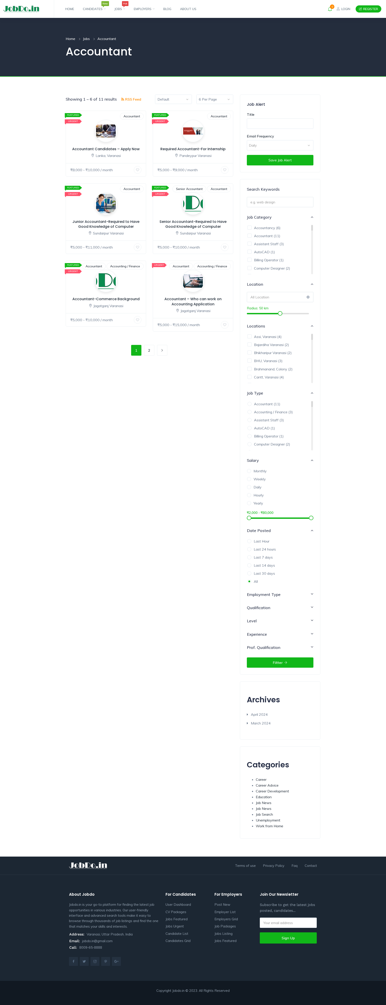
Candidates (94, 7)
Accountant (132, 116)
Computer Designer (269, 268)
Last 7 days (263, 557)
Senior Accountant (189, 189)
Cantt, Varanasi (266, 377)
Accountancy (264, 228)
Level (252, 620)
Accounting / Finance (125, 266)
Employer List (225, 912)
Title (250, 114)
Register (370, 9)
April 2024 (259, 714)
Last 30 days (264, 573)
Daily (258, 487)
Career (261, 779)
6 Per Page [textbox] (208, 99)
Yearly (258, 503)
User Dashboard (178, 904)
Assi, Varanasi (265, 336)
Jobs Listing (223, 933)
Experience (257, 634)
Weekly (260, 479)
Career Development (272, 791)
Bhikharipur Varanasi (270, 352)
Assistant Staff (266, 244)
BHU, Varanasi (265, 361)
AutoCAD (262, 252)
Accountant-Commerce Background (106, 299)
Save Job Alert (280, 160)
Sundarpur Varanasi (108, 233)
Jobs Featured (177, 919)
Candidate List (177, 933)
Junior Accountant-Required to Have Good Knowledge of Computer (105, 224)
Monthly (260, 471)
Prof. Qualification (263, 647)
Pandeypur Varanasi (195, 155)
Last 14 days (264, 565)
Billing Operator (266, 260)
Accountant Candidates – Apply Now (106, 149)
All (256, 581)
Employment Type (264, 594)
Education (264, 797)
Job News (263, 802)
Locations (256, 326)
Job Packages (225, 926)
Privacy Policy (273, 866)
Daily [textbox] (253, 145)
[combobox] (173, 99)
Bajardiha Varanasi (269, 344)
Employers (143, 9)
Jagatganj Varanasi (108, 306)
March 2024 (261, 723)
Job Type (255, 393)
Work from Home (269, 826)
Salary (253, 460)
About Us (188, 9)
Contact (311, 866)
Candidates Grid (178, 941)
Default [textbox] (163, 99)
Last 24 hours (265, 549)
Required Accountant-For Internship (193, 149)
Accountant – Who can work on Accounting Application (193, 301)
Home (69, 9)
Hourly (259, 495)
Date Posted (259, 530)
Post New (222, 904)
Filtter (278, 662)
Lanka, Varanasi (108, 155)
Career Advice (267, 785)
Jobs (119, 7)
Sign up (288, 938)
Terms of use (245, 866)
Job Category (259, 217)
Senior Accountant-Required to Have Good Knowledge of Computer (193, 224)
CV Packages (176, 912)
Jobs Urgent (175, 926)
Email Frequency (260, 136)
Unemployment (268, 820)
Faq (295, 866)
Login (345, 9)
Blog (167, 9)
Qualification (258, 607)
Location (255, 284)
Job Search (264, 814)
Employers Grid (226, 919)
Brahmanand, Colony (270, 369)
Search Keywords (263, 189)
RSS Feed (132, 99)
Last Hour (261, 541)
